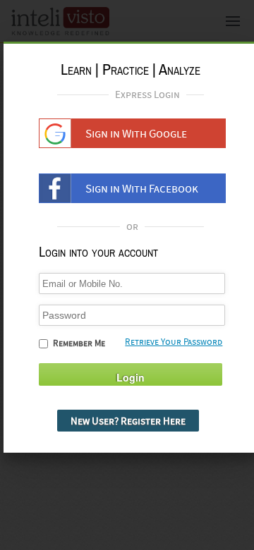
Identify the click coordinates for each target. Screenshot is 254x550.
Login (130, 377)
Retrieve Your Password (173, 341)
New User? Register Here (128, 420)
